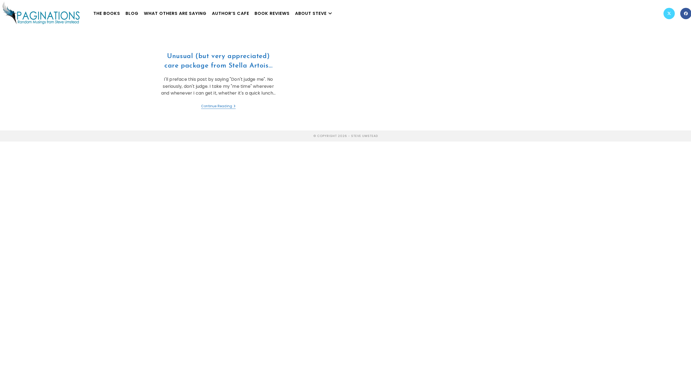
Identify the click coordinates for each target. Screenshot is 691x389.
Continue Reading (218, 106)
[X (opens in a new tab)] (669, 13)
